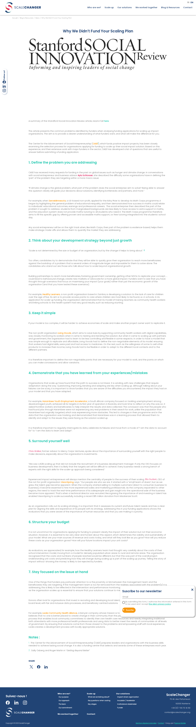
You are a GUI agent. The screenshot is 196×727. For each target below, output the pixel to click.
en (192, 2)
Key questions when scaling (99, 700)
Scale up (109, 7)
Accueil (15, 18)
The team (62, 704)
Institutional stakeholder (127, 704)
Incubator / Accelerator (126, 700)
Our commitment (65, 708)
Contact (187, 7)
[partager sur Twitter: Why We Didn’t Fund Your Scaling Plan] (31, 667)
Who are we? (94, 7)
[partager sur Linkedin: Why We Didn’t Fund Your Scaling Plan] (46, 667)
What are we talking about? (98, 697)
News (37, 18)
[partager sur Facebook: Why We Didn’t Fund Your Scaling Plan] (38, 667)
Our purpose (63, 697)
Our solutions (124, 7)
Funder (120, 708)
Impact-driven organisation (128, 697)
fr (188, 2)
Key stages (92, 704)
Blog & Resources (170, 7)
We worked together (146, 7)
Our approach (64, 700)
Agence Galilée (180, 723)
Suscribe (130, 610)
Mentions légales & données (146, 723)
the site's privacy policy (160, 604)
